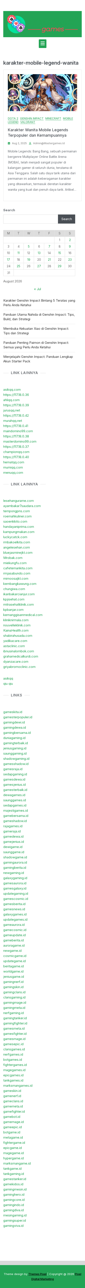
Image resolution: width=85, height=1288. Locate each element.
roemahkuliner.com (17, 516)
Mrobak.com (12, 558)
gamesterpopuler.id (17, 717)
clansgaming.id (14, 997)
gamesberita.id (14, 904)
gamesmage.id (14, 1039)
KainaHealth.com (16, 630)
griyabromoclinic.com (19, 667)
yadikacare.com (15, 641)
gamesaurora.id (14, 883)
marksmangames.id (17, 1085)
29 (59, 266)
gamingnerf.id (13, 982)
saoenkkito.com (15, 521)
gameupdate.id (14, 935)
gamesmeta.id (14, 1028)
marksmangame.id (17, 1163)
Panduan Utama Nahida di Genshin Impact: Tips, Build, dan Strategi (39, 316)
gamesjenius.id (14, 784)
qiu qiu (8, 684)
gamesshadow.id (16, 764)
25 (18, 266)
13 (39, 253)
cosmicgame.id (14, 956)
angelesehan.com (16, 547)
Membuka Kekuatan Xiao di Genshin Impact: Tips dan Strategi (36, 330)
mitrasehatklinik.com (18, 604)
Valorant (27, 122)
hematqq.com (13, 462)
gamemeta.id (13, 1106)
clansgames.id (14, 1049)
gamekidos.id (13, 1184)
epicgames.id (13, 1075)
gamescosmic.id (15, 899)
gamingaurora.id (15, 862)
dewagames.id (14, 795)
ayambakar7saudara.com (22, 506)
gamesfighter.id (15, 1034)
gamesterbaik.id (15, 790)
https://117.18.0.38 (16, 436)
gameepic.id (12, 1127)
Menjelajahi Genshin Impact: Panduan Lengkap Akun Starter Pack (38, 359)
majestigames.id (15, 810)
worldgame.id (13, 971)
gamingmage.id (14, 1002)
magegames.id (14, 1070)
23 (70, 259)
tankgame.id (12, 1168)
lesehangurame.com (18, 501)
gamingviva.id (13, 1226)
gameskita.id (12, 712)
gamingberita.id (14, 868)
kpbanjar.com (13, 610)
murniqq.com (13, 467)
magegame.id (13, 1153)
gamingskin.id (13, 987)
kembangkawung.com (19, 584)
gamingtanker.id (15, 1018)
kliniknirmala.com (16, 620)
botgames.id (12, 1060)
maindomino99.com (18, 431)
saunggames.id (14, 800)
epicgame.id (12, 1148)
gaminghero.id (13, 1194)
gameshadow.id (15, 821)
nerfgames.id (13, 1054)
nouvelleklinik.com (17, 625)
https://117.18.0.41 (15, 426)
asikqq (8, 678)
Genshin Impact (32, 118)
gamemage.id (13, 1122)
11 (18, 253)
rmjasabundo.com (16, 573)
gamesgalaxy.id (14, 888)
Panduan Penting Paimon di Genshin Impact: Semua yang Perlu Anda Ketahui (36, 345)
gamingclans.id (14, 992)
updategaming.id (15, 893)
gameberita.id (13, 940)
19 (28, 259)
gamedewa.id (13, 836)
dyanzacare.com (15, 661)
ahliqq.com (11, 400)
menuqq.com (13, 472)
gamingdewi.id (14, 722)
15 (59, 253)
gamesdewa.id (14, 779)
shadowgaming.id (16, 759)
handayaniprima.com (18, 527)
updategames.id (15, 919)
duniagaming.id (14, 738)
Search (9, 210)
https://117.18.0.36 (16, 395)
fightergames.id (15, 1065)
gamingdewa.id (14, 727)
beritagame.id (13, 966)
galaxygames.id (15, 914)
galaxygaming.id (15, 878)
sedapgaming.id (15, 774)
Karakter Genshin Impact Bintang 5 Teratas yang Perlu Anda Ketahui (39, 302)
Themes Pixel (37, 1274)
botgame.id (11, 1132)
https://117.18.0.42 (16, 415)
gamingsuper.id (14, 1220)
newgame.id (12, 951)
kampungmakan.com (18, 532)
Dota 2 (13, 118)
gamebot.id (11, 1117)
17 (8, 259)
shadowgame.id (15, 857)
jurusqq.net (11, 410)
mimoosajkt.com (15, 578)
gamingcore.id (14, 1200)
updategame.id (14, 961)
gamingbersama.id (17, 733)
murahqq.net (12, 421)
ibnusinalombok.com (18, 651)
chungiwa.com (14, 589)
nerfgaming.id (13, 1013)
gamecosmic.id (14, 930)
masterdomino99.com (19, 441)
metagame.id (13, 1137)
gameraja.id (12, 831)
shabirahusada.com (17, 636)
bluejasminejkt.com (17, 552)
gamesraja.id (12, 769)
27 (39, 266)
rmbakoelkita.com (16, 542)
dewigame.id (12, 847)
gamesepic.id (13, 1044)
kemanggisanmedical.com (22, 615)
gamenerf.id (12, 1096)
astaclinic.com (14, 646)
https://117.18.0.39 (16, 405)
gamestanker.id (14, 1179)
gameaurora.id (14, 925)
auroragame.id (14, 945)
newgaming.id (13, 873)
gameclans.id (13, 1101)
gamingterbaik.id (15, 743)
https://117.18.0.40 (16, 457)
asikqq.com (12, 389)
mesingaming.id (15, 1215)
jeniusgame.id (13, 976)
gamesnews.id (14, 909)
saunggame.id (13, 852)
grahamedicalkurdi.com (20, 656)
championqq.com (16, 452)
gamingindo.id (13, 1205)
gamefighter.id (14, 1111)
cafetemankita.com (17, 568)
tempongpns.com (16, 511)
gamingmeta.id (14, 1008)
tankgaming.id (13, 1174)
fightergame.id (14, 1143)
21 (49, 259)
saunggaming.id (15, 753)
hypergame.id (13, 1158)
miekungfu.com (15, 563)
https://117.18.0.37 (16, 447)
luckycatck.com (15, 537)
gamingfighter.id (15, 1023)
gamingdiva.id (13, 1210)
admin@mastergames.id (49, 143)
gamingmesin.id (15, 1189)
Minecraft (53, 118)
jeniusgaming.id (14, 748)
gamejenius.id (13, 842)
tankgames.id (13, 1080)
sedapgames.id (14, 805)
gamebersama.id (15, 816)
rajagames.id (12, 826)
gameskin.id (12, 1091)
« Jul (37, 289)
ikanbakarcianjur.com (19, 594)
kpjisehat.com (13, 599)
